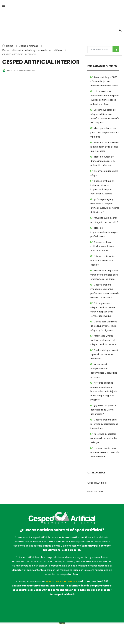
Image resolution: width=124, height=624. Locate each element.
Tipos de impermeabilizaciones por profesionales (104, 232)
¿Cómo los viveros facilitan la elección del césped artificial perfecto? (104, 340)
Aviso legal (93, 609)
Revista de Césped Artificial (61, 581)
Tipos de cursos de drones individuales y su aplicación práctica (102, 161)
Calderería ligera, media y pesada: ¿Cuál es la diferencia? (104, 354)
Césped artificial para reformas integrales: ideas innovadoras (104, 424)
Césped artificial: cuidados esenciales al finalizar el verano (102, 246)
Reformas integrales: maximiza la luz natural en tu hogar (104, 438)
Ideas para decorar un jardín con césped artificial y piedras (104, 132)
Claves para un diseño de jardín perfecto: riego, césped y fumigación (103, 326)
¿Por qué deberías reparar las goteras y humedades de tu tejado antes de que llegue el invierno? (103, 391)
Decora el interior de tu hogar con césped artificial (32, 50)
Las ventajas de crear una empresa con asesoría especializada (104, 452)
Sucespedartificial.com (24, 609)
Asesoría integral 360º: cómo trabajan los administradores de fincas (104, 81)
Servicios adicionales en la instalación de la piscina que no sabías (104, 147)
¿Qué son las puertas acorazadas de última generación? (103, 409)
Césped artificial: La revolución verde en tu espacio (102, 260)
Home (9, 46)
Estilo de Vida (95, 491)
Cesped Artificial (28, 46)
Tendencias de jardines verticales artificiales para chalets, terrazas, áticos (104, 275)
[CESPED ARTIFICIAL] (62, 18)
